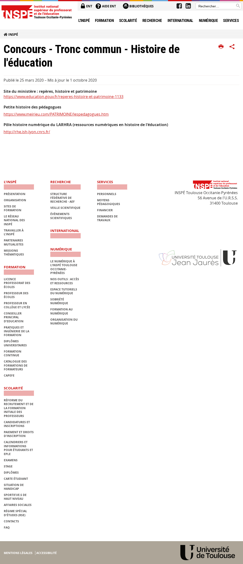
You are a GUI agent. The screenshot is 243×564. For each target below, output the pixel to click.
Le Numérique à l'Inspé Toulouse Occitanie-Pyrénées (63, 267)
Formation (104, 20)
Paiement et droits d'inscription (19, 434)
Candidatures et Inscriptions (17, 424)
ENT (88, 6)
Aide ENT (108, 6)
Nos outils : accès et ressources (64, 281)
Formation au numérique (61, 311)
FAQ (7, 527)
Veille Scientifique (65, 208)
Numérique (208, 20)
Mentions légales (18, 553)
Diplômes (11, 473)
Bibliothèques (141, 6)
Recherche (152, 20)
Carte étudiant (16, 479)
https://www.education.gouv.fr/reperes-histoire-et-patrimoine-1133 (63, 96)
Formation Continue (12, 353)
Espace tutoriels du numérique (63, 291)
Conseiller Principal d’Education (13, 317)
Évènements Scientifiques (61, 216)
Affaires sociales (18, 505)
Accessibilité (46, 553)
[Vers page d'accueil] (36, 11)
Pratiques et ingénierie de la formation (16, 331)
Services (231, 20)
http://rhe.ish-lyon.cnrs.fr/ (27, 131)
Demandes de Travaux (107, 218)
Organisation (15, 200)
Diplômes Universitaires (15, 343)
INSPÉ (13, 34)
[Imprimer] (221, 47)
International (180, 20)
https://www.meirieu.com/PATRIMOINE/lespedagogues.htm (56, 114)
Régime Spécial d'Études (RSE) (15, 513)
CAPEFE (9, 375)
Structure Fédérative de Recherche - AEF (62, 198)
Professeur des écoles (16, 295)
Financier (105, 210)
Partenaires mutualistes (13, 242)
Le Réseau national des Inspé (14, 220)
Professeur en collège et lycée (17, 305)
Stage (8, 466)
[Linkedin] (188, 6)
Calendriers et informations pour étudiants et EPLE (18, 448)
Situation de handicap (14, 487)
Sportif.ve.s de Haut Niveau (15, 497)
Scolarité (128, 20)
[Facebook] (179, 6)
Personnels (106, 194)
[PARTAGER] (232, 46)
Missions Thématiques (14, 252)
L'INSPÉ (84, 20)
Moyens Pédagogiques (108, 202)
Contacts (11, 521)
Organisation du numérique (64, 321)
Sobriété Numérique (59, 301)
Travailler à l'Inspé (13, 232)
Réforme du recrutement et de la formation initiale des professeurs (18, 408)
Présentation (14, 194)
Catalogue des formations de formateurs (16, 365)
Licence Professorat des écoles (17, 283)
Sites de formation (12, 208)
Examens (11, 460)
